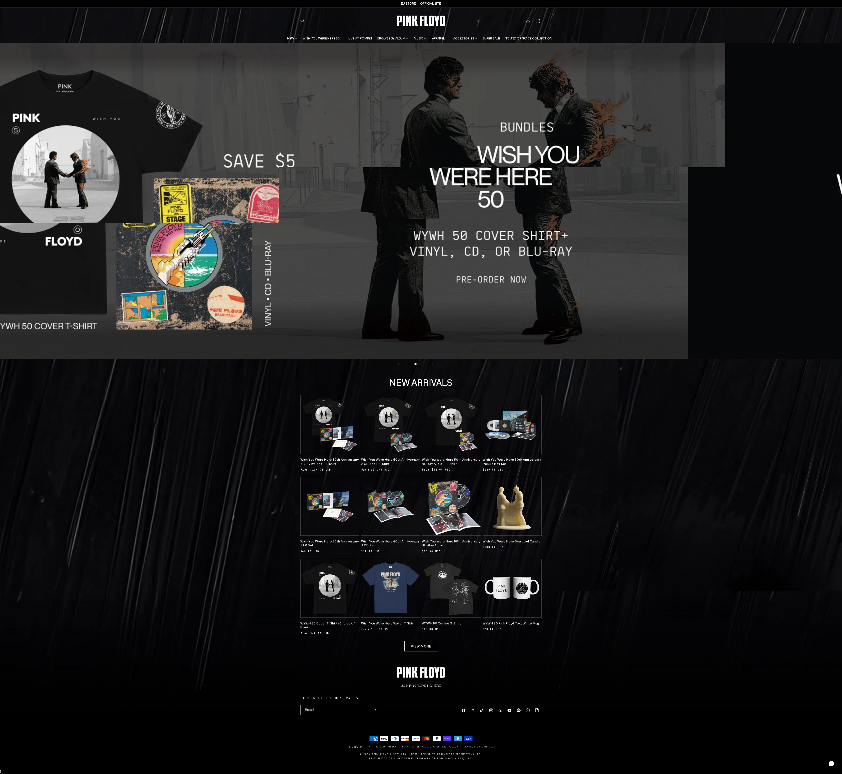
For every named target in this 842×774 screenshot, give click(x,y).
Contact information (479, 746)
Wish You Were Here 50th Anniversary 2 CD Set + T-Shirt (390, 461)
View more (421, 646)
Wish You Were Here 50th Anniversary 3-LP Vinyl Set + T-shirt (329, 461)
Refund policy (386, 746)
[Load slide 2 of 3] (415, 364)
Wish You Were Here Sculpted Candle (512, 541)
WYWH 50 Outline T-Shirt (441, 623)
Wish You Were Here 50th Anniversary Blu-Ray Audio (451, 543)
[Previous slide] (398, 364)
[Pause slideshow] (444, 364)
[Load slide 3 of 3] (422, 364)
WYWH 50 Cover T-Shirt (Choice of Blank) (327, 625)
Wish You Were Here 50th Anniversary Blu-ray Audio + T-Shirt (451, 461)
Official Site (430, 3)
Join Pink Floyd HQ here (421, 685)
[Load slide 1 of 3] (409, 364)
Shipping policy (445, 746)
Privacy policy (358, 746)
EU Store (408, 3)
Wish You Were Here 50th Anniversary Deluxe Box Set (512, 461)
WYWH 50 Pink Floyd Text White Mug (511, 623)
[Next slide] (433, 364)
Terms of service (415, 746)
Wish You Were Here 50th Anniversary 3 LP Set (329, 543)
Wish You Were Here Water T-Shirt (388, 623)
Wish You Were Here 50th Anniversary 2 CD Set (390, 543)
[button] (305, 21)
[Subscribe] (374, 710)
